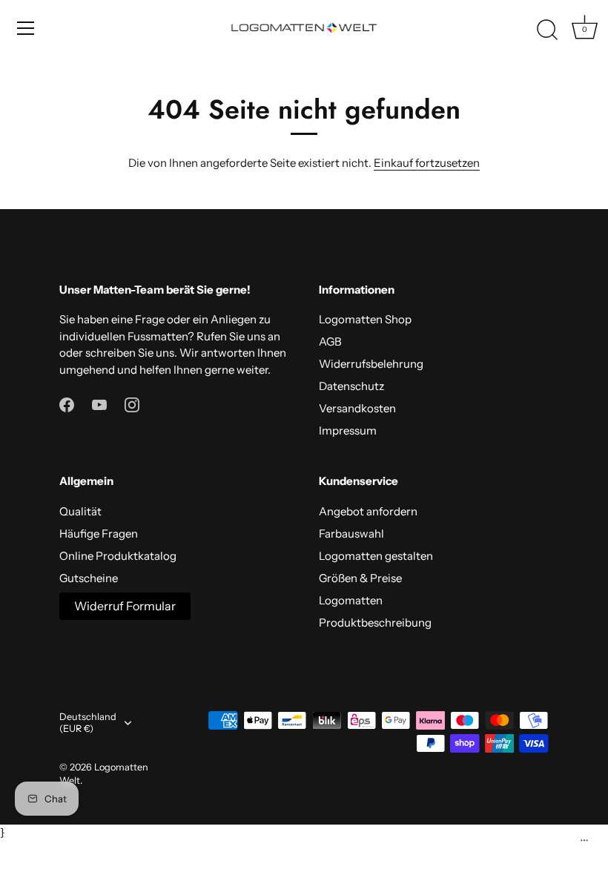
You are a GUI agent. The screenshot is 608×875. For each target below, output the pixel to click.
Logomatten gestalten (376, 556)
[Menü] (26, 28)
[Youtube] (99, 404)
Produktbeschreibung (375, 622)
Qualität (80, 511)
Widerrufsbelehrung (371, 364)
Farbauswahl (351, 533)
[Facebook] (66, 404)
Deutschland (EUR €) (87, 722)
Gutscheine (88, 578)
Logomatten (351, 600)
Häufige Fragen (98, 533)
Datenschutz (351, 386)
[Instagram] (132, 404)
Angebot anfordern (368, 511)
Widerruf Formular (125, 605)
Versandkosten (357, 408)
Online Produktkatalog (117, 556)
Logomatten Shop (365, 319)
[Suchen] (547, 30)
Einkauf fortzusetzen (427, 163)
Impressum (348, 430)
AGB (330, 341)
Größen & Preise (360, 578)
